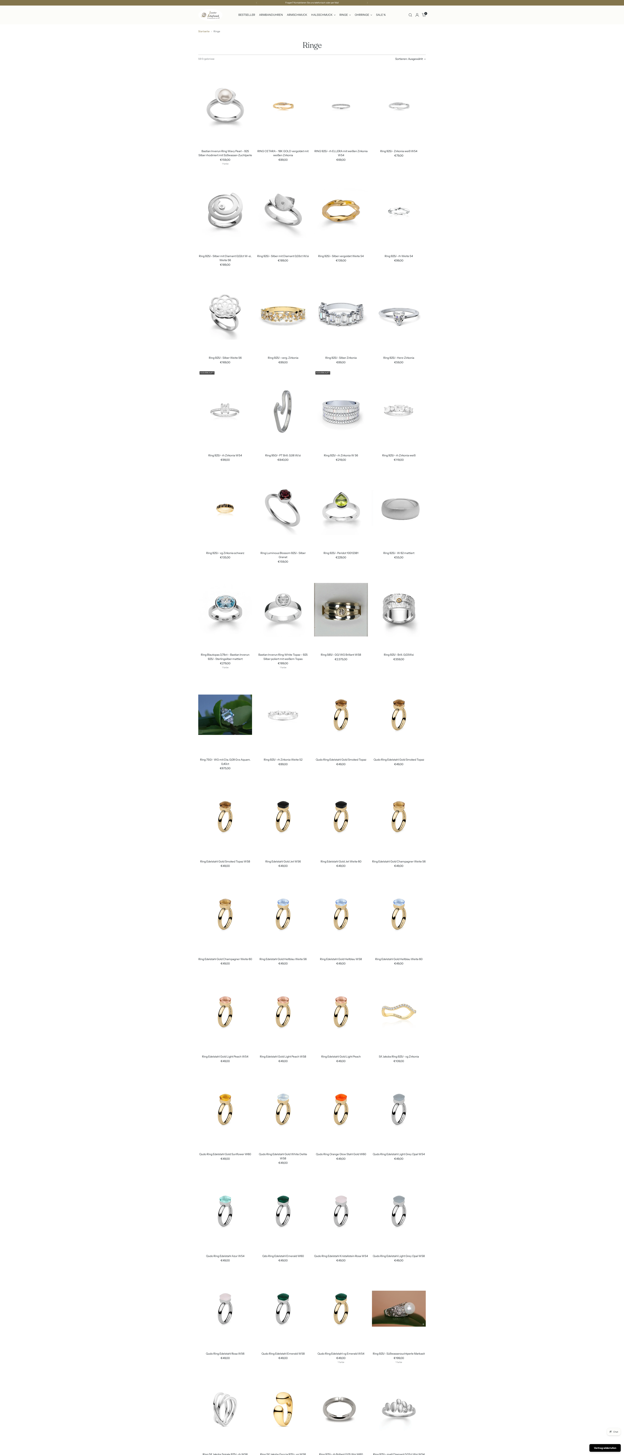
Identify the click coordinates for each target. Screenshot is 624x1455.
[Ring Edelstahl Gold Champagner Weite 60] (225, 914)
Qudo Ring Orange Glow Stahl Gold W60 (341, 1154)
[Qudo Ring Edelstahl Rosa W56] (225, 1308)
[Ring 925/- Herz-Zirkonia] (399, 312)
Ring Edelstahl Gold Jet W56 (283, 861)
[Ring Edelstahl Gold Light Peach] (341, 1011)
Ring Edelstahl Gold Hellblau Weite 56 (283, 959)
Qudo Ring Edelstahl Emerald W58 (283, 1353)
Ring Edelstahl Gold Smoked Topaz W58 (225, 861)
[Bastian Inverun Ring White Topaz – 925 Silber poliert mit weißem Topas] (283, 609)
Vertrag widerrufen (605, 1447)
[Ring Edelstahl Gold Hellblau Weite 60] (399, 914)
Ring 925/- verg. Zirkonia (283, 357)
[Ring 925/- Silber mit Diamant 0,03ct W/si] (283, 211)
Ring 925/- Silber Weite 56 (225, 357)
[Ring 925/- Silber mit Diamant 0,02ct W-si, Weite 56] (225, 211)
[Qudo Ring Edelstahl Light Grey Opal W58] (399, 1211)
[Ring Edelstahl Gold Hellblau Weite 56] (283, 914)
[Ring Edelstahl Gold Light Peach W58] (283, 1011)
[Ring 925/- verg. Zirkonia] (283, 312)
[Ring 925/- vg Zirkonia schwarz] (225, 508)
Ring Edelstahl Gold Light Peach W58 (283, 1056)
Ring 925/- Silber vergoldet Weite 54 (341, 256)
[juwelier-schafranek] (210, 15)
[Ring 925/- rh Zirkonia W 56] (341, 410)
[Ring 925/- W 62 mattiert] (399, 508)
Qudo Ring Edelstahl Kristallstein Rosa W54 (341, 1256)
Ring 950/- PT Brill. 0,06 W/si (283, 455)
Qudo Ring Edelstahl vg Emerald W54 (341, 1353)
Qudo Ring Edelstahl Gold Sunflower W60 (225, 1154)
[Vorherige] (256, 3)
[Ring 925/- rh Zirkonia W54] (225, 410)
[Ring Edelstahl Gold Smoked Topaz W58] (225, 816)
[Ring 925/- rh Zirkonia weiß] (399, 410)
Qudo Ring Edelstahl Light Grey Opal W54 (399, 1154)
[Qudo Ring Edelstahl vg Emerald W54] (341, 1308)
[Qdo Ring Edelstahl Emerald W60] (283, 1211)
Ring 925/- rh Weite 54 (399, 256)
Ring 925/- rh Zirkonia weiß (399, 455)
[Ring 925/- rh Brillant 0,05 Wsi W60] (341, 1409)
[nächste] (367, 3)
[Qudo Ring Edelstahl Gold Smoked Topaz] (341, 714)
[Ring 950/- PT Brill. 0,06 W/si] (283, 410)
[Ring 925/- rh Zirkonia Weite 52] (283, 714)
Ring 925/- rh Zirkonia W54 (225, 455)
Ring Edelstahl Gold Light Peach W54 (225, 1056)
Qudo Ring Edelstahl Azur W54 (225, 1256)
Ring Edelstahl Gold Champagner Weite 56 (399, 861)
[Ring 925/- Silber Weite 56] (225, 312)
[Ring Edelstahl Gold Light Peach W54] (225, 1011)
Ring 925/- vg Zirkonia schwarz (225, 553)
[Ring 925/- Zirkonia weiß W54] (399, 106)
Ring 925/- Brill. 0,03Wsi (399, 654)
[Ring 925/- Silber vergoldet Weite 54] (341, 211)
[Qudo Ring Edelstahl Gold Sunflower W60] (225, 1109)
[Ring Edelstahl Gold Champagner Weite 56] (399, 816)
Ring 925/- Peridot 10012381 (341, 553)
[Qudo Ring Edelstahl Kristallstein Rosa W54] (341, 1211)
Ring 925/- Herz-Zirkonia (398, 357)
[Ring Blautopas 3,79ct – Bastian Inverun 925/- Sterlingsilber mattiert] (225, 609)
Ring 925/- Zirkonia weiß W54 (398, 151)
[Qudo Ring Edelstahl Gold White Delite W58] (283, 1109)
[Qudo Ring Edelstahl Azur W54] (225, 1211)
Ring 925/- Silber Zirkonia (341, 357)
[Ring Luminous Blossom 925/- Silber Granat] (283, 508)
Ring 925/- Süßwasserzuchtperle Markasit (399, 1353)
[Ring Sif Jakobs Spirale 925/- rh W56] (225, 1409)
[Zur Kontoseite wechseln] (417, 15)
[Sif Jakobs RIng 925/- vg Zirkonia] (399, 1011)
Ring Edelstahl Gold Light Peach (341, 1056)
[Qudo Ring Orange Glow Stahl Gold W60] (341, 1109)
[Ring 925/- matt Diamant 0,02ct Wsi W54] (399, 1409)
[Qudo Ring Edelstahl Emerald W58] (283, 1308)
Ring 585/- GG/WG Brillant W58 (341, 654)
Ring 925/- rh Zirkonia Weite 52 (283, 759)
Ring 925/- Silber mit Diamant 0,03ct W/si (283, 256)
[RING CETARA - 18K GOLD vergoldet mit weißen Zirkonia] (283, 106)
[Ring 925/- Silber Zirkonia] (341, 312)
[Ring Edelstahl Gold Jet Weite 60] (341, 816)
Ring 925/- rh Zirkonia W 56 (341, 455)
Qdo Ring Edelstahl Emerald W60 (283, 1256)
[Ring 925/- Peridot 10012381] (341, 508)
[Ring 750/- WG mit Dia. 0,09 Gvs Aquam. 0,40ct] (225, 714)
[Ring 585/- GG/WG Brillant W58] (341, 609)
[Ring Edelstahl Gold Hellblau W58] (341, 914)
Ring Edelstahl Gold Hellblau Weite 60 (398, 959)
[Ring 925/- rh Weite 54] (399, 211)
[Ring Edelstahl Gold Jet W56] (283, 816)
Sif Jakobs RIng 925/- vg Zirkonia (399, 1056)
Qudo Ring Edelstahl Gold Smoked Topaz (341, 759)
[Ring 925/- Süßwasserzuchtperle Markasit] (399, 1308)
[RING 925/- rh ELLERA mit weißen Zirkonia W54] (341, 106)
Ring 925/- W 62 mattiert (398, 553)
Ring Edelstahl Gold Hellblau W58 (341, 959)
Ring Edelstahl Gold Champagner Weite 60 (225, 959)
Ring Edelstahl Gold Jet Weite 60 (341, 861)
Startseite (204, 31)
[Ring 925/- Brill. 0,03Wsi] (399, 609)
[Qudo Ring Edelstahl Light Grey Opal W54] (399, 1109)
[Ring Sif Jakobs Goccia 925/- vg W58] (283, 1409)
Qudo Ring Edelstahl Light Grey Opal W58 (399, 1256)
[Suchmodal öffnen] (410, 15)
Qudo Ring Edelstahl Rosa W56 (225, 1353)
